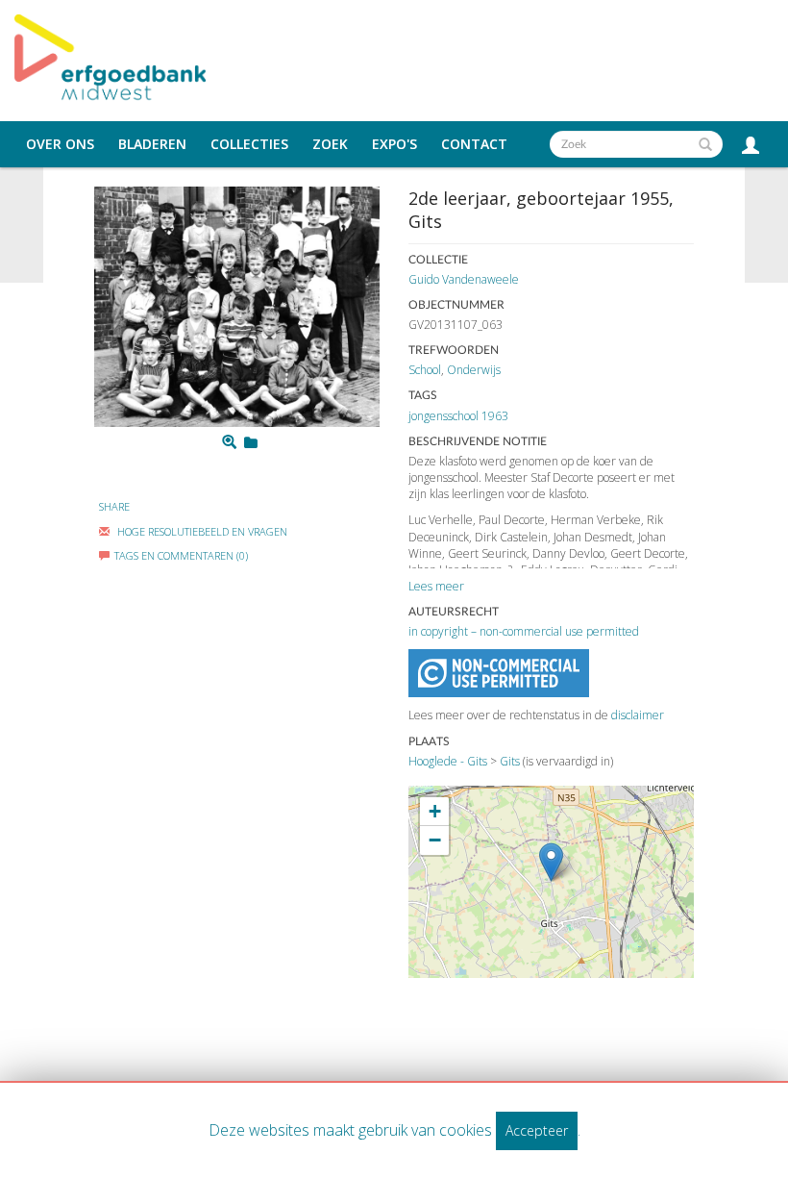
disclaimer (637, 715)
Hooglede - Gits (447, 761)
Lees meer (436, 586)
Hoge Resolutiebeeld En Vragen (200, 531)
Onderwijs (474, 370)
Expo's (394, 144)
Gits (510, 761)
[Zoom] (229, 442)
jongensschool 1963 (458, 416)
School (424, 370)
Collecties (249, 144)
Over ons (60, 144)
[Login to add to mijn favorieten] (251, 442)
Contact (474, 144)
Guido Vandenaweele (463, 279)
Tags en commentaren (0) (181, 555)
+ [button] (435, 811)
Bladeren (152, 144)
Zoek (330, 144)
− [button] (435, 840)
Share (114, 506)
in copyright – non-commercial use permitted (523, 631)
